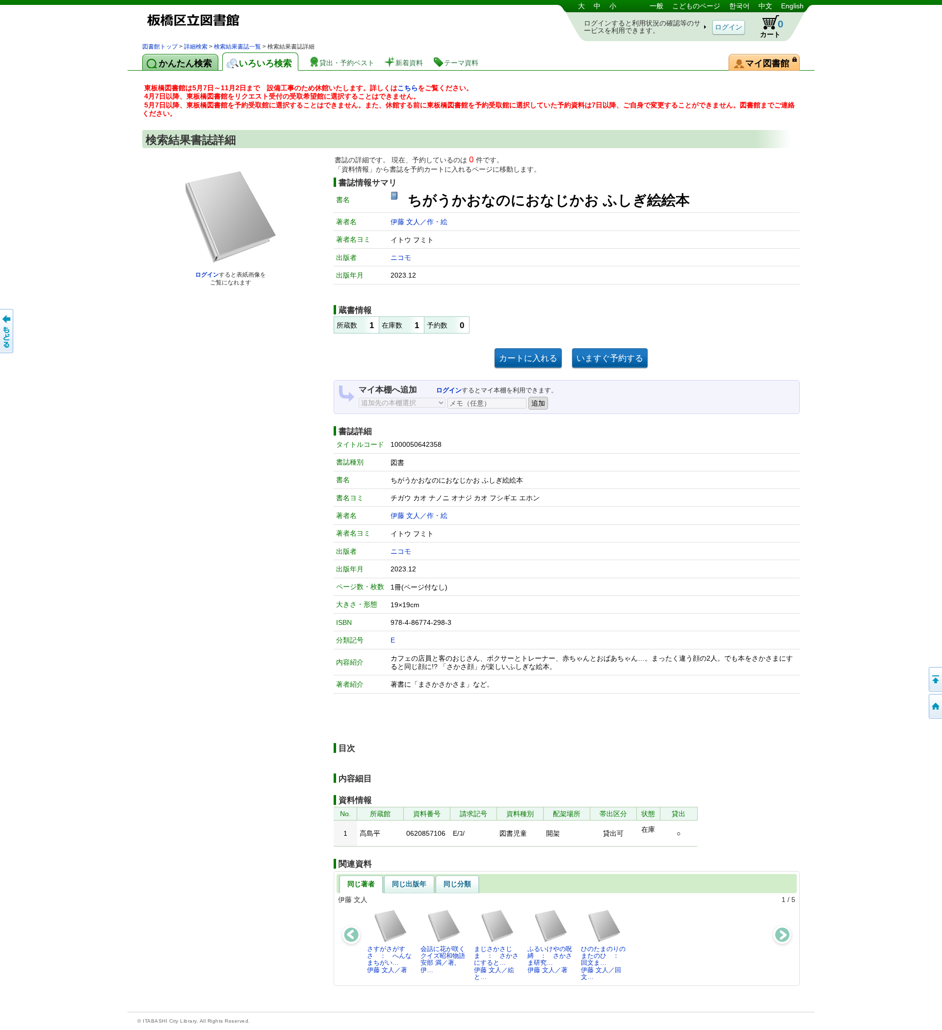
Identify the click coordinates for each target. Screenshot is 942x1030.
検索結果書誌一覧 (237, 46)
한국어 (739, 6)
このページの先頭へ (934, 679)
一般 (656, 6)
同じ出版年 (409, 884)
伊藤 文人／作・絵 (419, 222)
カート (772, 28)
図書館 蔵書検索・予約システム (245, 21)
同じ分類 (457, 884)
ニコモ (401, 257)
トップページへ (934, 706)
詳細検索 (196, 46)
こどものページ (696, 6)
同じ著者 (361, 884)
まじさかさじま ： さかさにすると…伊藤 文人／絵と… (496, 962)
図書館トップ (160, 46)
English (792, 6)
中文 (765, 6)
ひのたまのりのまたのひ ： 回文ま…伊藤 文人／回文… (603, 962)
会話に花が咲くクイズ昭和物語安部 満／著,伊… (442, 959)
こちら (407, 88)
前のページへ (7, 331)
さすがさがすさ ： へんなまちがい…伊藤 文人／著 (389, 959)
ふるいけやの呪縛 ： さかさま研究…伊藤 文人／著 (549, 959)
